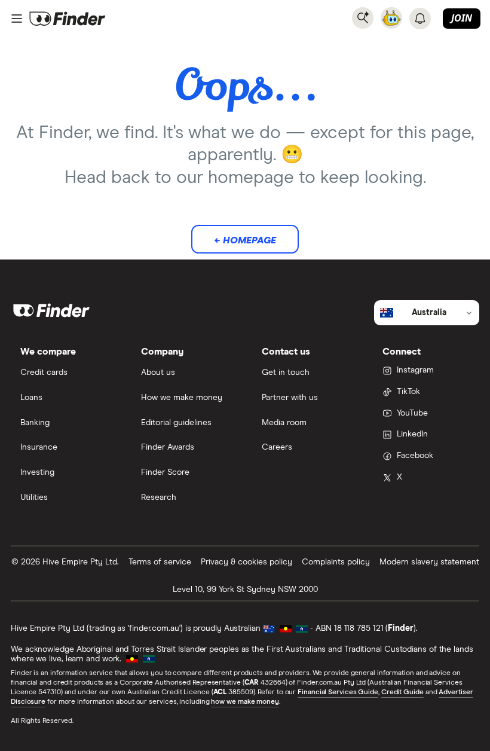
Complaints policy (336, 562)
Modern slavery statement (429, 562)
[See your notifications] (420, 18)
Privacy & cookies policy (246, 562)
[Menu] (17, 18)
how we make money (244, 702)
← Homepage (245, 240)
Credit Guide (402, 692)
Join (461, 18)
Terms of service (159, 562)
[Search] (362, 18)
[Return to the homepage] (67, 18)
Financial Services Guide (338, 692)
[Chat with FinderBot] (391, 18)
